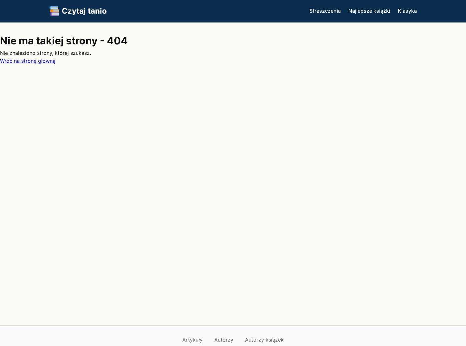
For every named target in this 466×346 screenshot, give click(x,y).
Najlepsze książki (369, 11)
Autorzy (223, 339)
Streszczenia (325, 11)
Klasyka (407, 11)
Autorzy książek (264, 339)
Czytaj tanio (84, 11)
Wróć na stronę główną (27, 61)
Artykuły (192, 339)
